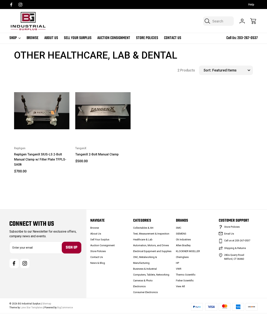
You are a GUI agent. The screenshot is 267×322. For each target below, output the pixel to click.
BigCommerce (65, 307)
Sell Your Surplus (77, 38)
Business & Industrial (145, 268)
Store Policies (147, 38)
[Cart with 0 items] (253, 21)
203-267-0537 (247, 38)
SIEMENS (181, 233)
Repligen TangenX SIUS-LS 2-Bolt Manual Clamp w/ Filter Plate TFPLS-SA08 (40, 159)
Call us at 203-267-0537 (237, 240)
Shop (13, 38)
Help (251, 4)
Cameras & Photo (143, 280)
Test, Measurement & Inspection (151, 233)
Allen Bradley (183, 245)
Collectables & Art (143, 227)
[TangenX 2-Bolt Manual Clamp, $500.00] (103, 110)
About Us (51, 38)
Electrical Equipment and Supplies (152, 251)
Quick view (50, 89)
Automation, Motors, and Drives (151, 245)
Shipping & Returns (235, 248)
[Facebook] (11, 4)
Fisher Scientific (185, 280)
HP (177, 262)
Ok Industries (183, 239)
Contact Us (172, 38)
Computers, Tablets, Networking (151, 274)
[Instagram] (20, 4)
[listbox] (232, 70)
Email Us (229, 233)
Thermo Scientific (185, 274)
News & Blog (97, 262)
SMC (178, 227)
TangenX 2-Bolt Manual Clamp (97, 154)
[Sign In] (242, 21)
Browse (33, 38)
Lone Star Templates (32, 307)
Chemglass (182, 257)
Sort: (207, 70)
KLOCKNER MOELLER (188, 251)
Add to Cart (41, 130)
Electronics (139, 286)
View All (180, 286)
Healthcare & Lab (142, 239)
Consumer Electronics (145, 292)
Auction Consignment (113, 38)
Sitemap (46, 303)
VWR (178, 268)
